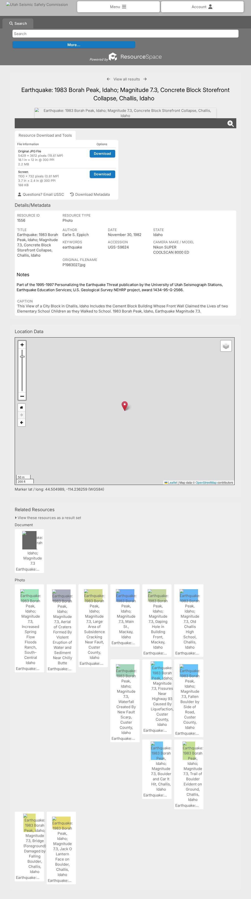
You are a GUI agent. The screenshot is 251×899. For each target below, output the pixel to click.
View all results (126, 79)
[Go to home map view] (21, 407)
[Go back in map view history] (21, 422)
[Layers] (226, 345)
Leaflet (172, 482)
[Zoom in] (22, 345)
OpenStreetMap (206, 482)
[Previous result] (108, 79)
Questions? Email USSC (43, 194)
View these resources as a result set (49, 517)
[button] (125, 406)
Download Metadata (92, 194)
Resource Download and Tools (45, 135)
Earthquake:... (28, 569)
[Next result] (145, 79)
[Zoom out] (22, 396)
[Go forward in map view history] (21, 415)
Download (102, 153)
